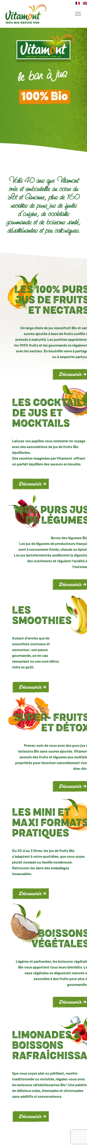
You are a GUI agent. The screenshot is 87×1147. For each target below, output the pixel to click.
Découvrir (30, 484)
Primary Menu (78, 13)
